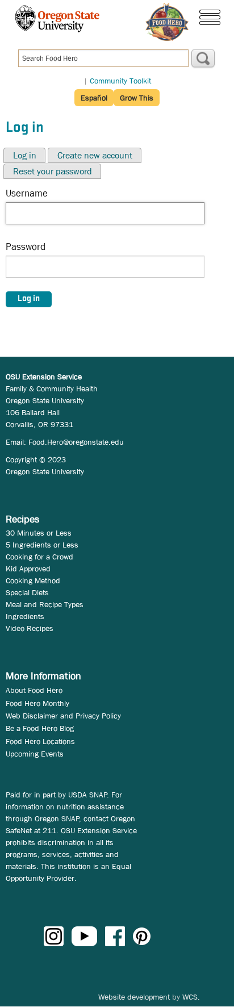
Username (27, 193)
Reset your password (52, 171)
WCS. (191, 997)
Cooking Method (33, 580)
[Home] (167, 22)
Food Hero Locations (40, 741)
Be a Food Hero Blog (40, 728)
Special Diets (27, 592)
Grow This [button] (136, 98)
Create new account (94, 155)
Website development (134, 997)
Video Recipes (29, 628)
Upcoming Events (35, 754)
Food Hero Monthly (37, 703)
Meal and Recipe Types (44, 604)
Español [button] (94, 98)
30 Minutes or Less (39, 533)
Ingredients (25, 616)
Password (25, 247)
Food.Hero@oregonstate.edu (76, 442)
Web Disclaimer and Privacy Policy (63, 716)
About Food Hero (34, 690)
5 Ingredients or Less (42, 545)
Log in (24, 155)
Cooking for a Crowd (39, 556)
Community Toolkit (120, 81)
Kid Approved (28, 568)
